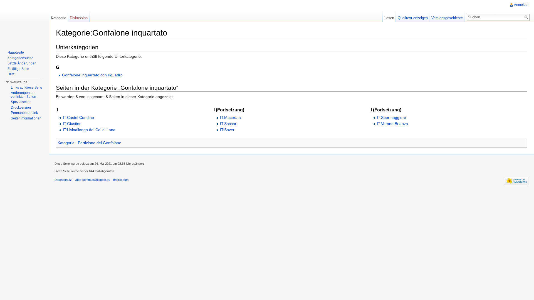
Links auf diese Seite (26, 87)
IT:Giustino (72, 123)
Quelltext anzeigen (413, 18)
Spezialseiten (21, 102)
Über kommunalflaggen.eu (92, 179)
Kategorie (66, 143)
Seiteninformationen (26, 118)
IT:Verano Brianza (392, 123)
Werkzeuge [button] (19, 82)
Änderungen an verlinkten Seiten (23, 95)
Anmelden (522, 5)
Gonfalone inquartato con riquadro (92, 75)
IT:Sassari (228, 123)
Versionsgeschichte (447, 18)
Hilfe (11, 74)
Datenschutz (63, 179)
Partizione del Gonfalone (99, 143)
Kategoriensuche (20, 58)
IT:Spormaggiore (391, 117)
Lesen (389, 18)
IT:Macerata (230, 117)
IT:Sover (227, 130)
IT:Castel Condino (78, 117)
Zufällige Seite (18, 69)
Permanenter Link (24, 113)
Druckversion (21, 107)
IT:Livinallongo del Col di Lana (89, 130)
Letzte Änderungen (22, 63)
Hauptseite (16, 52)
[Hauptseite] (24, 22)
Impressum (120, 179)
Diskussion (79, 18)
